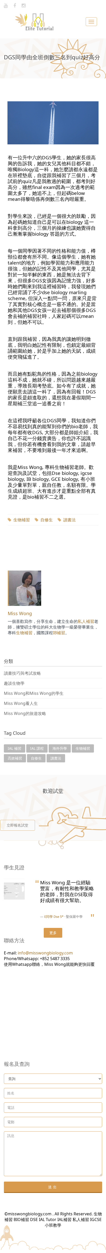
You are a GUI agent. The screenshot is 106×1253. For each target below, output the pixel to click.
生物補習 (21, 519)
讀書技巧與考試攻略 (22, 673)
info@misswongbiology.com (45, 953)
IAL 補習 (14, 748)
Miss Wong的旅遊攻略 (25, 713)
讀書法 (69, 519)
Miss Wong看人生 (21, 703)
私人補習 (86, 621)
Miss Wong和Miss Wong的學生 (34, 693)
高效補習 (15, 758)
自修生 (46, 519)
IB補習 (59, 633)
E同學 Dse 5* (54, 916)
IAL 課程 (37, 748)
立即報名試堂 (17, 825)
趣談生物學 (14, 683)
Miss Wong (20, 613)
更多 (53, 932)
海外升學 (59, 748)
